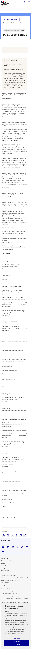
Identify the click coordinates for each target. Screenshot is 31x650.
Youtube (27, 546)
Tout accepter (17, 645)
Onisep (2, 565)
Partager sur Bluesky (12, 535)
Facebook (8, 546)
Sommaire (7, 50)
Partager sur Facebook (3, 535)
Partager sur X (8, 535)
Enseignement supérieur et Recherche (9, 580)
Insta (3, 546)
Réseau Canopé (4, 570)
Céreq (2, 585)
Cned (2, 568)
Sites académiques (5, 582)
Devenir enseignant (5, 561)
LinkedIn (17, 546)
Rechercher (24, 2)
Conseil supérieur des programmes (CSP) (10, 596)
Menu (28, 2)
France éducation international (8, 575)
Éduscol (3, 563)
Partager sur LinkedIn (16, 535)
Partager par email (20, 535)
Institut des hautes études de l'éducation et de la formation (14, 577)
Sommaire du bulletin (12, 19)
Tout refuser (16, 641)
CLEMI (2, 573)
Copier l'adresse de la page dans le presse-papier (24, 535)
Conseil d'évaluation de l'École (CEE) (9, 593)
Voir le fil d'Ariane (5, 10)
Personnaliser (17, 638)
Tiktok (12, 546)
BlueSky (3, 551)
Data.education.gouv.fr (6, 591)
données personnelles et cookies (13, 633)
